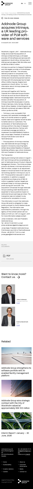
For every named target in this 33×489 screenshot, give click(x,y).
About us (22, 462)
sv (25, 3)
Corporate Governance (23, 465)
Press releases (12, 13)
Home (2, 13)
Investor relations (8, 469)
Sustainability (7, 465)
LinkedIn (27, 454)
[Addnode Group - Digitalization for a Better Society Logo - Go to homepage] (7, 3)
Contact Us (23, 472)
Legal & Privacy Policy (7, 480)
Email (18, 303)
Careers (5, 472)
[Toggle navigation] (30, 3)
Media (6, 13)
